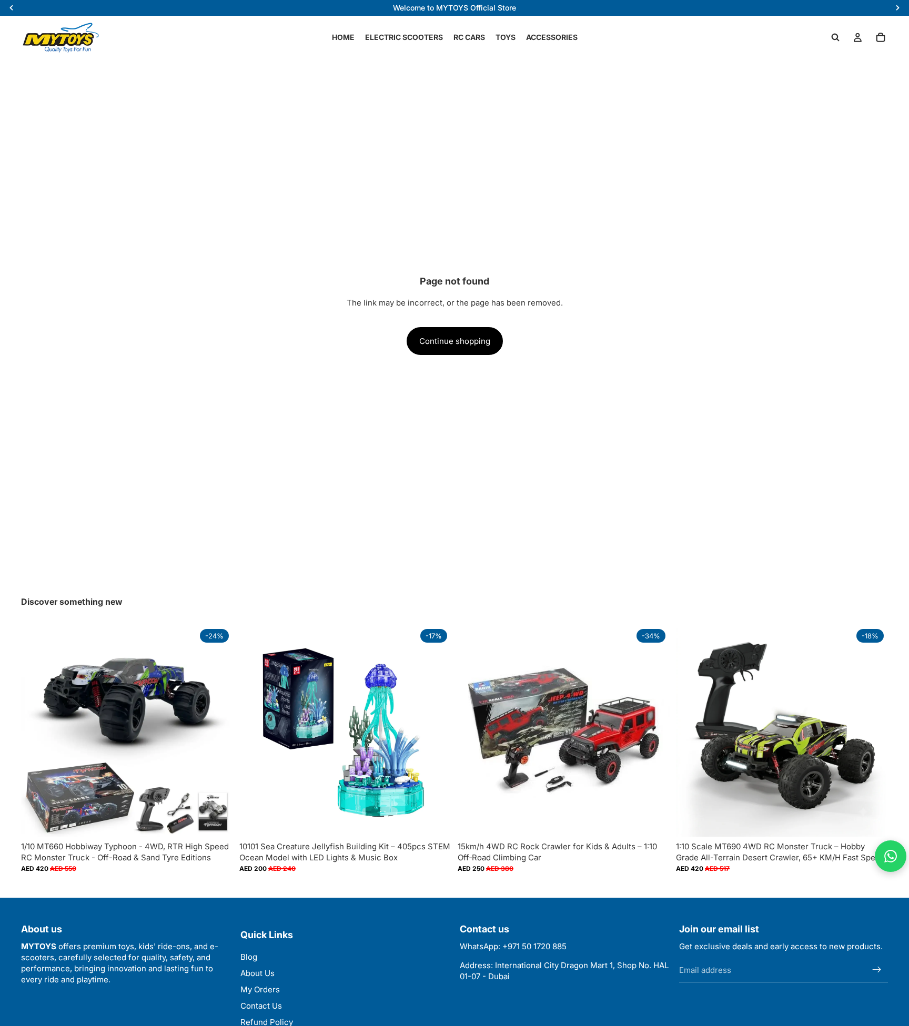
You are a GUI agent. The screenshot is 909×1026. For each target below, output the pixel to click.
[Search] (835, 37)
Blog (248, 957)
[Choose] (216, 820)
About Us (257, 973)
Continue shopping (454, 341)
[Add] (435, 820)
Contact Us (261, 1006)
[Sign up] (877, 970)
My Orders (260, 989)
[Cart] (880, 37)
